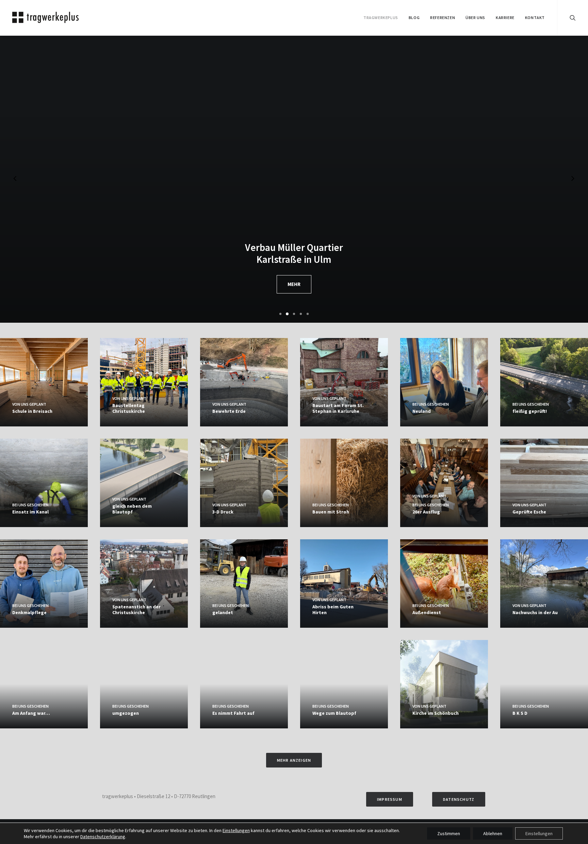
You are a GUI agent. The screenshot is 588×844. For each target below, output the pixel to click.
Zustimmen (448, 833)
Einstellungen (236, 830)
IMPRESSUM (389, 799)
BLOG (414, 17)
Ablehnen (492, 833)
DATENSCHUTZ (458, 799)
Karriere (505, 17)
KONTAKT (535, 17)
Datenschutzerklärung (102, 836)
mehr (294, 284)
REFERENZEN (442, 17)
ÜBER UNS (475, 17)
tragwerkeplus (380, 17)
